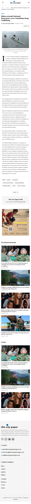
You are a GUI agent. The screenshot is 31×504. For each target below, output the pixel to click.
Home (2, 7)
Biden (8, 180)
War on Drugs (21, 185)
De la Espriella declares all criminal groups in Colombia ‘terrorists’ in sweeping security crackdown (14, 264)
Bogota (3, 475)
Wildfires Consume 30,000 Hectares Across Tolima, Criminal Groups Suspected (15, 288)
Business (3, 482)
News (7, 7)
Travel (3, 485)
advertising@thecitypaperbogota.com (13, 452)
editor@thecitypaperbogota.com (11, 449)
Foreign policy (6, 185)
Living (2, 488)
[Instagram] (5, 439)
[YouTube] (9, 439)
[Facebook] (13, 439)
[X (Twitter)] (2, 439)
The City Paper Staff (8, 23)
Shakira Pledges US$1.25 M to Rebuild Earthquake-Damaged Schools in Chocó (15, 310)
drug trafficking (19, 183)
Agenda (3, 472)
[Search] (29, 2)
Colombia (15, 180)
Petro (14, 185)
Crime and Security (8, 183)
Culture (3, 469)
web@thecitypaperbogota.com (11, 455)
